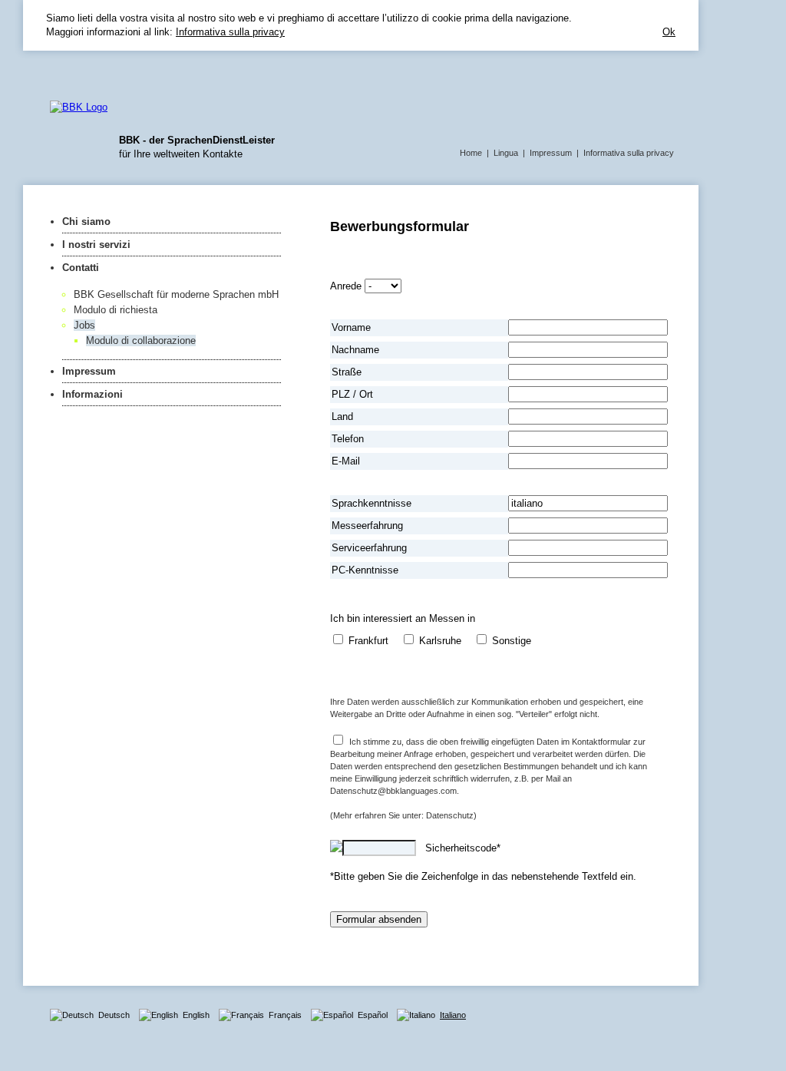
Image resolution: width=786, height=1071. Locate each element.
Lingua (506, 152)
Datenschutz (450, 815)
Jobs (84, 325)
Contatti (80, 267)
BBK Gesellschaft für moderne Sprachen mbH (176, 294)
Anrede (346, 286)
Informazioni (92, 394)
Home (471, 152)
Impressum (551, 152)
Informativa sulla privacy (230, 32)
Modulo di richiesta (115, 310)
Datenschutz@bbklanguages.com (393, 790)
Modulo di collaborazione (141, 340)
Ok (668, 32)
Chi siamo (86, 221)
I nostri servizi (96, 244)
